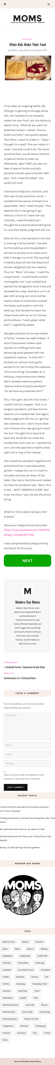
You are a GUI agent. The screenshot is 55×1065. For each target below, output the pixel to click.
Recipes (24, 1026)
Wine (5, 1040)
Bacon (30, 949)
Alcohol (39, 942)
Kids (36, 998)
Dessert (20, 977)
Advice (25, 942)
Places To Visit (31, 1019)
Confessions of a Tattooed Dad (19, 678)
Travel (47, 1033)
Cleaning (39, 963)
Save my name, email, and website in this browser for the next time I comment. (24, 777)
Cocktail (7, 970)
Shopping (40, 1026)
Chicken (7, 963)
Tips (35, 1033)
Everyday (27, 39)
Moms (44, 1005)
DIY (46, 977)
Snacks (6, 1033)
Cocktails (45, 970)
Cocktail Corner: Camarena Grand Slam (25, 667)
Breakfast (8, 956)
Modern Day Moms (20, 50)
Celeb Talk (42, 956)
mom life (30, 1005)
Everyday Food (40, 984)
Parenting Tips (10, 1019)
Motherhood (9, 1012)
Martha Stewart (10, 1005)
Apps (5, 949)
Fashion (7, 991)
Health (23, 998)
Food (36, 991)
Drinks (6, 984)
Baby (17, 949)
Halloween (8, 998)
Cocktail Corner (26, 970)
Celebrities (25, 956)
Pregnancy (8, 1026)
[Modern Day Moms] (27, 18)
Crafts (6, 977)
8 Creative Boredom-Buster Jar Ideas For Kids (22, 829)
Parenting (45, 1012)
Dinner (34, 977)
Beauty (44, 949)
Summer (21, 1033)
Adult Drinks (9, 942)
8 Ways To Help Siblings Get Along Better (20, 847)
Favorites (22, 991)
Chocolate (23, 963)
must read (27, 1012)
